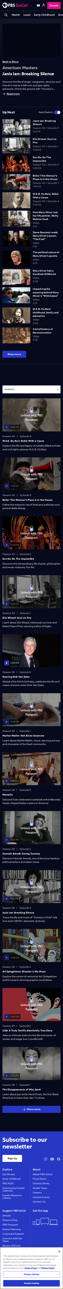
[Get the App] (45, 1221)
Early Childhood (44, 15)
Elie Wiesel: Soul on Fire (16, 617)
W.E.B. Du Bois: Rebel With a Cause (23, 440)
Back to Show (10, 61)
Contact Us (39, 1201)
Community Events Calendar (13, 1189)
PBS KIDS (8, 1183)
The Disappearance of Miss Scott (21, 1089)
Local (27, 15)
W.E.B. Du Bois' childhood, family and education (46, 312)
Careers (37, 1192)
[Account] (43, 5)
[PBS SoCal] (15, 5)
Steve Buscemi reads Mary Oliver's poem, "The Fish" (45, 236)
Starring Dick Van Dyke (16, 676)
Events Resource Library (12, 1196)
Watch (16, 15)
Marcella (7, 794)
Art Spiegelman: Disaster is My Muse (24, 971)
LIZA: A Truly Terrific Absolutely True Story (27, 1030)
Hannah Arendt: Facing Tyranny (21, 853)
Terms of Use (30, 1268)
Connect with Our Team (12, 1240)
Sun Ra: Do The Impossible (18, 558)
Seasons (9, 389)
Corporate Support (13, 1233)
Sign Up (12, 1158)
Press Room (39, 1178)
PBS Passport (10, 1224)
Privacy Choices (31, 1274)
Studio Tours (40, 1188)
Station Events (41, 1197)
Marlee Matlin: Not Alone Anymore (23, 735)
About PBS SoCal (42, 1174)
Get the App (40, 1210)
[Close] (59, 1251)
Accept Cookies (31, 1283)
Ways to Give (9, 1220)
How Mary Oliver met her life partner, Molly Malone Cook (45, 216)
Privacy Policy (48, 1268)
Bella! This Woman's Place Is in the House (27, 499)
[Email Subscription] (38, 5)
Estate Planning (11, 1229)
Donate (54, 5)
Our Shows (8, 1174)
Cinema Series (41, 1183)
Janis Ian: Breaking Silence (18, 912)
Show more (14, 354)
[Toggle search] (6, 15)
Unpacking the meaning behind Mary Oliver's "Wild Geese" (46, 292)
